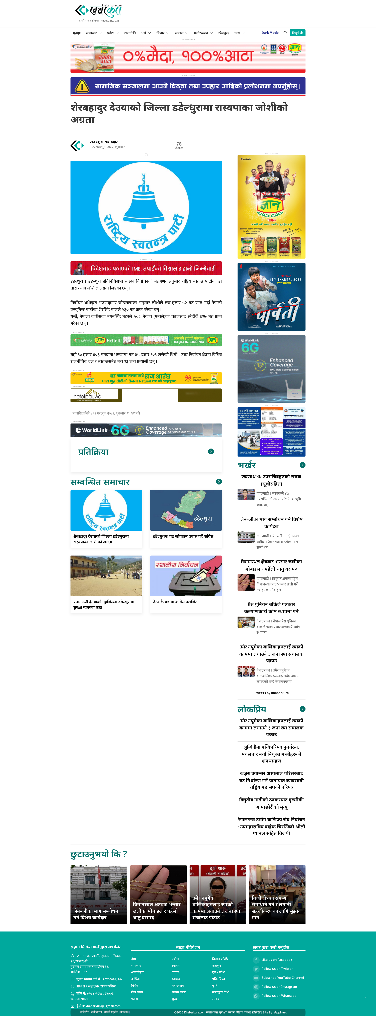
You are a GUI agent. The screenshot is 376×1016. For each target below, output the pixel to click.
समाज (179, 33)
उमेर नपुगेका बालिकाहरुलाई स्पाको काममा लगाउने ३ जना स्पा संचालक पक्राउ (216, 908)
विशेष (134, 985)
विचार (160, 33)
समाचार (91, 33)
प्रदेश (110, 33)
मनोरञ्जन (201, 33)
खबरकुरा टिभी (220, 992)
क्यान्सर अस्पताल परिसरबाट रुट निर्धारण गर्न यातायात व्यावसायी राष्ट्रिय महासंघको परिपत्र (271, 780)
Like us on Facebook (277, 960)
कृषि (215, 985)
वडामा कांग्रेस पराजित (175, 601)
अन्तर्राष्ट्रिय (137, 972)
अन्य (236, 33)
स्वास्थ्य (176, 979)
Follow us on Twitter (277, 969)
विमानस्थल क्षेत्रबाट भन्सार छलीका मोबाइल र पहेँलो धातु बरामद (157, 911)
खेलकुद (223, 33)
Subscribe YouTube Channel (283, 978)
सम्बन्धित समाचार (99, 481)
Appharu (280, 1012)
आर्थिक (135, 979)
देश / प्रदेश (218, 972)
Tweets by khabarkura (271, 693)
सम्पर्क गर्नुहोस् (111, 1012)
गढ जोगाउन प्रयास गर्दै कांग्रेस (183, 536)
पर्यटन (175, 959)
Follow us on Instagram (279, 987)
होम (133, 959)
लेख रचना (137, 992)
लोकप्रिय (252, 709)
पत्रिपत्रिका (218, 979)
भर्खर (247, 464)
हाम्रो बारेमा (96, 1012)
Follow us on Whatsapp (279, 996)
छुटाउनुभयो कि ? (98, 853)
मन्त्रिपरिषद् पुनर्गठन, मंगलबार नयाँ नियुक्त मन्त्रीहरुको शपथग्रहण (271, 754)
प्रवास (134, 999)
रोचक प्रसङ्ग (179, 992)
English (297, 33)
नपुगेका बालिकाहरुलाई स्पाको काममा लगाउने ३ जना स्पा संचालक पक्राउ (271, 653)
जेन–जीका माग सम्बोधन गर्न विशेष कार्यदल (95, 914)
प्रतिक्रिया (93, 451)
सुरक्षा (175, 999)
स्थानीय (176, 965)
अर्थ (143, 33)
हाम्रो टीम (84, 1012)
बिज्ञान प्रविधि (220, 959)
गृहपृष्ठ (77, 33)
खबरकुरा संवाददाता (105, 141)
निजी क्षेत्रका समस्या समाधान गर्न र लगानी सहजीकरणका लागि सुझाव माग (276, 908)
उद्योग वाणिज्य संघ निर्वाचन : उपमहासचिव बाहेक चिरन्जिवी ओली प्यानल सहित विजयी (271, 826)
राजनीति (130, 33)
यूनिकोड (124, 1012)
